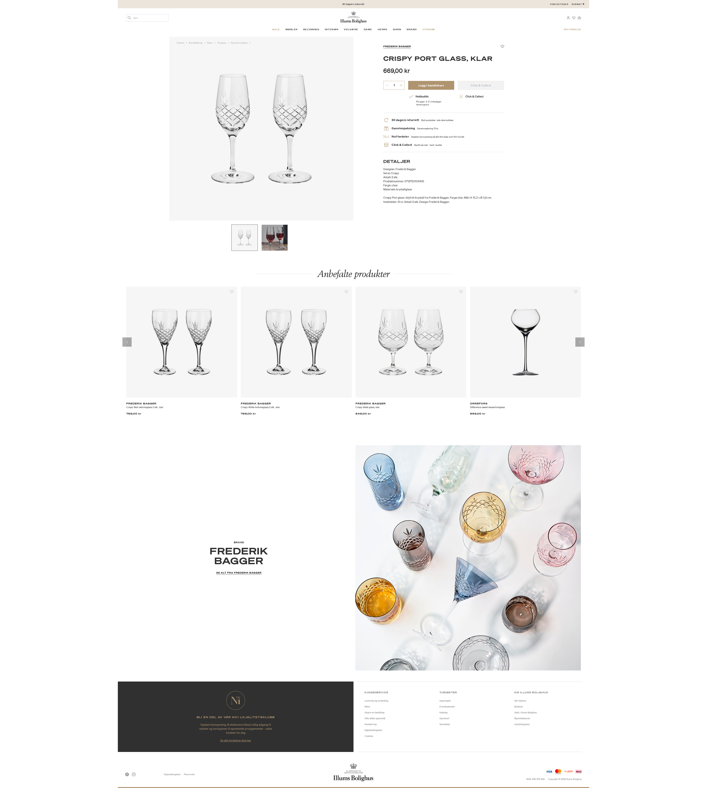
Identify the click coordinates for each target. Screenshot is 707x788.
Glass (210, 42)
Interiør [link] (331, 29)
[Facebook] (127, 774)
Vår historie (520, 700)
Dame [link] (368, 29)
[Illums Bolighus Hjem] (353, 17)
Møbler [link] (292, 29)
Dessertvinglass (240, 42)
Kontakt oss (371, 724)
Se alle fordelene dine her (235, 740)
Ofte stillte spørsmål (375, 718)
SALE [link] (276, 29)
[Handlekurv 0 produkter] (579, 17)
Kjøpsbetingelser (172, 774)
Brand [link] (412, 29)
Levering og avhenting (376, 700)
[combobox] (147, 18)
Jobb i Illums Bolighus (525, 712)
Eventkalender (447, 706)
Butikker (518, 706)
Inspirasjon (445, 700)
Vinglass (222, 42)
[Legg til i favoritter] (231, 292)
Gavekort (444, 718)
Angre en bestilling (374, 712)
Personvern (189, 774)
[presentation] (127, 342)
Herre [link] (383, 29)
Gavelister (444, 724)
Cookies (369, 736)
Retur (367, 706)
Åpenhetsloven (522, 718)
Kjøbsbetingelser (373, 730)
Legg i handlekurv (431, 85)
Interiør (181, 42)
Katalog (443, 712)
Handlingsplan (522, 724)
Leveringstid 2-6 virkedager (353, 5)
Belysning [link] (311, 29)
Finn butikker (559, 4)
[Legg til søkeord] (129, 18)
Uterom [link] (429, 29)
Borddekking (196, 42)
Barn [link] (397, 29)
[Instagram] (134, 774)
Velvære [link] (351, 29)
